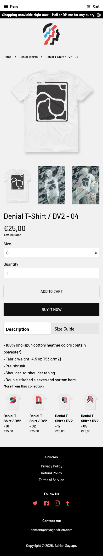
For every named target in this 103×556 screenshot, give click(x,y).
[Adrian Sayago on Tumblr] (67, 504)
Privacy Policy (51, 466)
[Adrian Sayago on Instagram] (57, 504)
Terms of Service (51, 480)
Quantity (11, 264)
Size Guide (64, 328)
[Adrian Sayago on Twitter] (35, 504)
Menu (13, 6)
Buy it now (52, 309)
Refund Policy (51, 473)
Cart (95, 6)
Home (7, 57)
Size (7, 243)
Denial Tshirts (28, 57)
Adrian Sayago (65, 546)
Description (17, 329)
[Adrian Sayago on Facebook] (46, 504)
